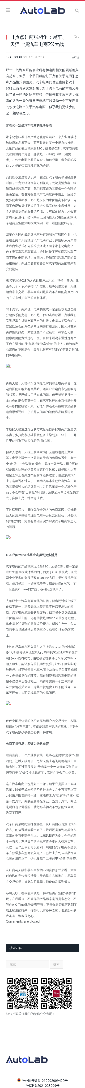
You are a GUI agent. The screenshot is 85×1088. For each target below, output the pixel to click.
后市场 (75, 57)
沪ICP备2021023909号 (43, 1085)
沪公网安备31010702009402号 (44, 1080)
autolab (16, 57)
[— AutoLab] (42, 9)
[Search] (77, 10)
